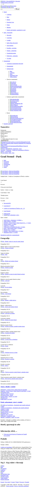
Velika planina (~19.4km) (10, 221)
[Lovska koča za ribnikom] (9, 339)
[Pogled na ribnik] (7, 267)
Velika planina (13, 76)
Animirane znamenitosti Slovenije (15, 63)
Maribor (9, 27)
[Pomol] (4, 346)
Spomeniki (18, 109)
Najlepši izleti (10, 68)
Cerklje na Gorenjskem (6, 447)
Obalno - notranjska (11, 50)
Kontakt (27, 482)
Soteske (17, 94)
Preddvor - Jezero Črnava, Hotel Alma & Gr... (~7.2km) (17, 223)
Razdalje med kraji (8, 123)
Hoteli (5, 12)
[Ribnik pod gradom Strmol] (9, 261)
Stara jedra (18, 110)
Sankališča (18, 119)
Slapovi (16, 93)
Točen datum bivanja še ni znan (10, 139)
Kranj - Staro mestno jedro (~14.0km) (13, 228)
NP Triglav (19, 87)
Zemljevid (6, 163)
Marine (16, 117)
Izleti (5, 160)
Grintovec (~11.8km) (9, 225)
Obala (8, 25)
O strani (13, 482)
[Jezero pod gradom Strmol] (9, 306)
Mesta (15, 102)
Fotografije (6, 161)
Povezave (22, 482)
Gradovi (17, 100)
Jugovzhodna (10, 45)
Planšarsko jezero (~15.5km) (11, 232)
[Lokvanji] (5, 280)
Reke (15, 91)
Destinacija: (3, 130)
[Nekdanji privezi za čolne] (9, 352)
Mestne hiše (20, 103)
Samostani (18, 107)
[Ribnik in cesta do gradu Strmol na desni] (13, 274)
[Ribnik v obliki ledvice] (8, 300)
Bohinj (8, 19)
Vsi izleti (9, 58)
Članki (17, 482)
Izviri (15, 82)
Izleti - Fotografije (8, 32)
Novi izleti (7, 482)
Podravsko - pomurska (12, 56)
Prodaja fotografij (5, 479)
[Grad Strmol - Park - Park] (7, 153)
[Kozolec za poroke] (7, 359)
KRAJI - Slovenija (15, 1)
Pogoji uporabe (10, 486)
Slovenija (9, 35)
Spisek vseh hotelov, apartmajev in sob (16, 30)
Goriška (9, 40)
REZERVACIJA (4, 140)
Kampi (16, 115)
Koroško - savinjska (11, 48)
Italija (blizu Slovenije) (12, 43)
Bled (8, 17)
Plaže (15, 90)
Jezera (15, 84)
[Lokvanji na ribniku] (8, 313)
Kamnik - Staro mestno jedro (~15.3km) (13, 231)
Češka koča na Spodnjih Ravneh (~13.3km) (14, 227)
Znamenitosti (7, 61)
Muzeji (16, 105)
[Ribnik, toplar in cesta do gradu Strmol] (12, 241)
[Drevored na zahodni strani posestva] (12, 378)
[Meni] (3, 4)
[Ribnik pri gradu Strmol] (9, 320)
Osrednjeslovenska (11, 53)
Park (5, 215)
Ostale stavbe (7, 213)
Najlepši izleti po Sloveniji (7, 2)
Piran (11, 74)
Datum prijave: (4, 133)
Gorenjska (9, 37)
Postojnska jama (14, 75)
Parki (15, 88)
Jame (15, 83)
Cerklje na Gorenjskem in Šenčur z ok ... (14, 208)
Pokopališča (20, 106)
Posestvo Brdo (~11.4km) (10, 224)
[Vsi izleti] (22, 220)
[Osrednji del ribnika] (8, 333)
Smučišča (18, 121)
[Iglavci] (4, 365)
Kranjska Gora (10, 22)
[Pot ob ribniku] (6, 287)
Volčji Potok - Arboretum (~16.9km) (12, 220)
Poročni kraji (20, 118)
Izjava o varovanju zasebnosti (21, 486)
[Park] (4, 254)
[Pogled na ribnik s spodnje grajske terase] (13, 326)
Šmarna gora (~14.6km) (9, 229)
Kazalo (2, 482)
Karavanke (19, 86)
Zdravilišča (19, 122)
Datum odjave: (4, 136)
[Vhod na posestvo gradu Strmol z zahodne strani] (15, 372)
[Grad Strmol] (6, 293)
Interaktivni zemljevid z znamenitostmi (10, 235)
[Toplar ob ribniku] (7, 248)
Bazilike (17, 99)
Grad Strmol (8, 151)
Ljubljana (9, 14)
